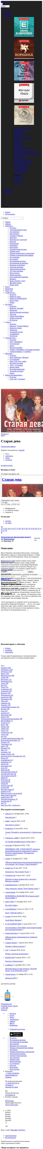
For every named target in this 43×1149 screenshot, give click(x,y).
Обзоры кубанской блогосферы (26, 154)
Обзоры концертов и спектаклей (26, 152)
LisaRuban (9, 965)
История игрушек (16, 363)
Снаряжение (14, 334)
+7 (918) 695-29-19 (12, 1083)
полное (8, 521)
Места (12, 1023)
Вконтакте (9, 652)
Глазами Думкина (20, 134)
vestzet (7, 859)
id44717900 (9, 902)
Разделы (13, 1013)
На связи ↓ (9, 304)
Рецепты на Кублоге (21, 163)
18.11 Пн (24, 528)
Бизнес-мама (14, 367)
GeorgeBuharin (10, 909)
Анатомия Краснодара (22, 128)
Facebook (8, 650)
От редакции (19, 156)
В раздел (13, 228)
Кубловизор (18, 142)
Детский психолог (16, 371)
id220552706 (10, 957)
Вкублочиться (10, 1138)
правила (8, 1077)
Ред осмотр (18, 158)
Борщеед (13, 279)
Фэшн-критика (19, 173)
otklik (7, 821)
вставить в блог (7, 465)
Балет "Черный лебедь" (14, 913)
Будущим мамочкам (17, 369)
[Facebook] (5, 1099)
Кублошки (18, 144)
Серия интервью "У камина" (20, 351)
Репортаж (13, 310)
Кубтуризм (18, 146)
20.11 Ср (38, 528)
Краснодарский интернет (19, 312)
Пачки (12, 302)
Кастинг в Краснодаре (13, 961)
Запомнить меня (9, 580)
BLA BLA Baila (11, 905)
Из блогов (13, 320)
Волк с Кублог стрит (17, 281)
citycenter (8, 845)
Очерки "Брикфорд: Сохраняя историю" (25, 350)
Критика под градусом (22, 138)
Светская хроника (21, 165)
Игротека (17, 136)
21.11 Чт (4, 530)
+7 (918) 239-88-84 (12, 1073)
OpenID (4, 572)
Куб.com (17, 140)
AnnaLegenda (10, 892)
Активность (14, 1019)
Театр (7, 458)
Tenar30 (21, 450)
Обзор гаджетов (16, 318)
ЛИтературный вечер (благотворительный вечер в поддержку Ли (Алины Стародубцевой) (23, 863)
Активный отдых (16, 332)
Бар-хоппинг (19, 132)
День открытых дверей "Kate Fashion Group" (22, 888)
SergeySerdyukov (11, 933)
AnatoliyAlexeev (11, 943)
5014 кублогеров (11, 1105)
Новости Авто (15, 296)
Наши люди (14, 285)
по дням (8, 523)
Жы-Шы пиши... (16, 283)
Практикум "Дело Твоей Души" (17, 872)
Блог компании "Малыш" (19, 357)
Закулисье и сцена (12, 825)
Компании (9, 289)
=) (6, 1122)
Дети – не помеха (16, 365)
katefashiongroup (11, 885)
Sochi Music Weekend (13, 920)
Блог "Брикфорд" (16, 342)
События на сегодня (17, 1029)
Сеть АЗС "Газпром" (17, 379)
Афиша (8, 224)
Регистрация (10, 214)
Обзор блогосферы (17, 316)
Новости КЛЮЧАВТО (18, 298)
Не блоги (13, 1038)
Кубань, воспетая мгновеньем (16, 954)
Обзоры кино (19, 150)
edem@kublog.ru (11, 1075)
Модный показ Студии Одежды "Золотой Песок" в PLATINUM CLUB (21, 970)
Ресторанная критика (22, 160)
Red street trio (10, 817)
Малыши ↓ (9, 353)
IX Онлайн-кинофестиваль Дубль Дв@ (20, 842)
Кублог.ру (4, 2)
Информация (10, 508)
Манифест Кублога (18, 1130)
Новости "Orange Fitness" (19, 326)
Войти (31, 572)
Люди (12, 1017)
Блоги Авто (14, 300)
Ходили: (4, 434)
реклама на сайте (11, 1087)
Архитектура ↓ (10, 338)
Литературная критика (22, 148)
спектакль (9, 456)
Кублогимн (9, 1101)
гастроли (8, 460)
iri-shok (8, 916)
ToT (6, 950)
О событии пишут (12, 510)
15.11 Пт (4, 528)
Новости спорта (16, 328)
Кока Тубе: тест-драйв (18, 361)
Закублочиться (10, 1136)
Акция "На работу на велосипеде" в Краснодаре (23, 832)
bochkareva (9, 828)
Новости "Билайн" (17, 308)
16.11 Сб (11, 528)
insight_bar (9, 868)
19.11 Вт (31, 528)
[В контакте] (6, 1099)
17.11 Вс (18, 528)
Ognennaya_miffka (12, 838)
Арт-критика (19, 130)
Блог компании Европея (19, 277)
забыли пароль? (7, 578)
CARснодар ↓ (10, 293)
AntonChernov (10, 974)
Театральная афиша (8, 446)
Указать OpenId (6, 570)
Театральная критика (22, 167)
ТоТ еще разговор (20, 169)
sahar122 (8, 814)
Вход (19, 580)
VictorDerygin (10, 875)
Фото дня (8, 291)
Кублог (8, 648)
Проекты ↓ (9, 226)
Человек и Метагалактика (15, 946)
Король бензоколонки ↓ (14, 375)
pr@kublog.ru (10, 1095)
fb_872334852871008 (13, 924)
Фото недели (19, 171)
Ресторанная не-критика (23, 161)
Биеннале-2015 (11, 978)
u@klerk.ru (9, 1085)
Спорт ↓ (8, 322)
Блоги (7, 287)
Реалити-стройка (16, 348)
